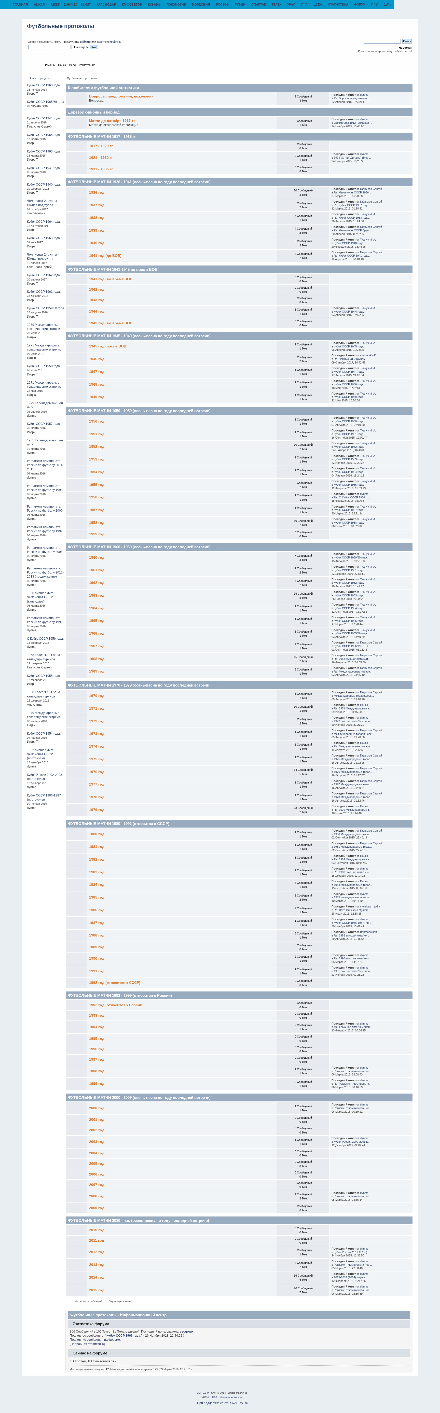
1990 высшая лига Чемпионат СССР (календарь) (40, 597)
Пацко (364, 704)
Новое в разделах (40, 78)
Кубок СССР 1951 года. (349, 434)
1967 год (96, 646)
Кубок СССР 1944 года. (349, 311)
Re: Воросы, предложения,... (352, 98)
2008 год (96, 1196)
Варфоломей (368, 931)
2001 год (96, 1120)
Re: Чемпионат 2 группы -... (351, 358)
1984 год (96, 885)
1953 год (96, 459)
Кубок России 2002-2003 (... (351, 1141)
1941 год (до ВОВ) (105, 256)
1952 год (96, 447)
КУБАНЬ (154, 4)
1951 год (96, 434)
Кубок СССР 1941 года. (44, 118)
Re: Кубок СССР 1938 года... (352, 217)
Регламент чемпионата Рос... (353, 1071)
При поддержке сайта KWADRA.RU (222, 1403)
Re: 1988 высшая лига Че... (351, 935)
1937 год (96, 205)
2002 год (96, 1130)
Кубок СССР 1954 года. (44, 733)
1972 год (96, 721)
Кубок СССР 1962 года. (44, 275)
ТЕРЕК (276, 4)
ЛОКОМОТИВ (176, 4)
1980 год (96, 834)
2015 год (96, 1290)
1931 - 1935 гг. (101, 169)
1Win (387, 4)
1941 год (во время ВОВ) (111, 279)
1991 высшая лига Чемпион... (353, 971)
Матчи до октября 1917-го (112, 121)
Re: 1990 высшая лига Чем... (352, 958)
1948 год (96, 384)
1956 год (96, 497)
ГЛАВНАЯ (20, 4)
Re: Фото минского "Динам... (352, 910)
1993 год (96, 1015)
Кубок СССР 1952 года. (349, 446)
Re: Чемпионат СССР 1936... (352, 192)
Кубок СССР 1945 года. (349, 346)
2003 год (96, 1142)
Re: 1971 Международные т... (352, 708)
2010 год (96, 1230)
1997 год (96, 1059)
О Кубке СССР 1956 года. (45, 638)
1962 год (96, 583)
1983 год (96, 872)
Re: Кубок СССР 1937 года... (352, 205)
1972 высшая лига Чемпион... (353, 721)
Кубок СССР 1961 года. (44, 291)
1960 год (96, 557)
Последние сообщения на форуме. (95, 1339)
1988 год (96, 935)
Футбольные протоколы (60, 26)
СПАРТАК (258, 4)
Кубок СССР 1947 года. (349, 371)
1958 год (96, 523)
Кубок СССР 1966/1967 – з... (352, 646)
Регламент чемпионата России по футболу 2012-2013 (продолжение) (45, 572)
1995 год (96, 1039)
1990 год (96, 958)
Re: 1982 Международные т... (352, 859)
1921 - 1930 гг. (101, 158)
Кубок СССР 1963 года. (44, 85)
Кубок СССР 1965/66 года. (46, 102)
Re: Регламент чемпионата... (352, 1083)
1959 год (96, 534)
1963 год (96, 595)
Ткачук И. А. (368, 214)
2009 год (96, 1208)
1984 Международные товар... (353, 884)
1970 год (96, 696)
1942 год (96, 289)
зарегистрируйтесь (109, 41)
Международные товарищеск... (354, 695)
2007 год (96, 1185)
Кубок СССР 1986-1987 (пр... (352, 922)
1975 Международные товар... (353, 759)
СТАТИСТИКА (338, 4)
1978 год (96, 797)
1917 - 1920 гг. (101, 146)
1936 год (96, 192)
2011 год (96, 1240)
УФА (304, 4)
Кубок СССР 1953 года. (349, 459)
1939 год (96, 230)
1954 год (96, 472)
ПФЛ (374, 4)
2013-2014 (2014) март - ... (351, 1277)
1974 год (96, 746)
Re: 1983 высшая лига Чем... (352, 872)
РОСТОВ (222, 4)
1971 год (96, 708)
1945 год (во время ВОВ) (111, 323)
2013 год (96, 1265)
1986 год (96, 910)
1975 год (96, 759)
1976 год (96, 772)
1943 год (96, 300)
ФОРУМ (359, 4)
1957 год (96, 510)
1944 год (96, 311)
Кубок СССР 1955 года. (44, 676)
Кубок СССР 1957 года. (44, 424)
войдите (85, 41)
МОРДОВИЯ (201, 4)
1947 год (96, 372)
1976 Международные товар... (353, 771)
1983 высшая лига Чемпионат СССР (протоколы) (40, 754)
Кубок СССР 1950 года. (349, 421)
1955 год (96, 485)
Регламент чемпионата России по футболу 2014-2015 (45, 465)
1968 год (96, 659)
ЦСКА (317, 4)
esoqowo (186, 1331)
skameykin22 (368, 355)
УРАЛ (291, 4)
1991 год (96, 971)
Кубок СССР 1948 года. (349, 384)
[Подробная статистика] (87, 1344)
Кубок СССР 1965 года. (44, 135)
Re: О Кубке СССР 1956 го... (352, 497)
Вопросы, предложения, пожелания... (123, 96)
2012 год (96, 1252)
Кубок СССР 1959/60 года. (46, 308)
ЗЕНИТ (85, 4)
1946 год (96, 359)
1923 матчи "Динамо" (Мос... (352, 157)
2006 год (96, 1174)
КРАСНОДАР (106, 4)
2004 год (96, 1153)
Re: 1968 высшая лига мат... (352, 658)
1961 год (96, 570)
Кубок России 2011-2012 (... (351, 1252)
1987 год (96, 923)
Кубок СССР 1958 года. (44, 366)
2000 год (96, 1108)
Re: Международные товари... (353, 671)
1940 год (96, 243)
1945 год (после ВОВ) (108, 346)
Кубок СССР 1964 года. (44, 221)
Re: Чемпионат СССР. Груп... (352, 230)
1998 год (96, 1071)
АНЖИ (55, 4)
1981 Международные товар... (353, 846)
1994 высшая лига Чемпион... (353, 1026)
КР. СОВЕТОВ (132, 4)
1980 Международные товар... (353, 834)
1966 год (96, 633)
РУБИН (240, 4)
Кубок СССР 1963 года (43, 151)
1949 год (96, 397)
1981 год (96, 847)
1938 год (96, 218)
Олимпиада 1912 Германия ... (353, 122)
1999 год (96, 1084)
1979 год (96, 810)
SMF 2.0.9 (203, 1392)
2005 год (96, 1164)
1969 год (96, 671)
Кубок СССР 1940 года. (44, 184)
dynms (364, 94)
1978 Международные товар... (353, 797)
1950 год (96, 421)
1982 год (96, 859)
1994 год (96, 1027)
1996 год (96, 1049)
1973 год (96, 734)
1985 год (96, 897)
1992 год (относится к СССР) (114, 983)
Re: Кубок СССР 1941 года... (352, 255)
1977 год (96, 784)
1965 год (96, 621)
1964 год (96, 608)
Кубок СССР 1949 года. (349, 396)
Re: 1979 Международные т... (352, 809)
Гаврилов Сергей (371, 188)
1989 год (96, 947)
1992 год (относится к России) (116, 1005)
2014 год (96, 1277)
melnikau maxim (370, 906)
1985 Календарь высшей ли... (353, 897)
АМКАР (39, 4)
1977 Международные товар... (353, 784)
